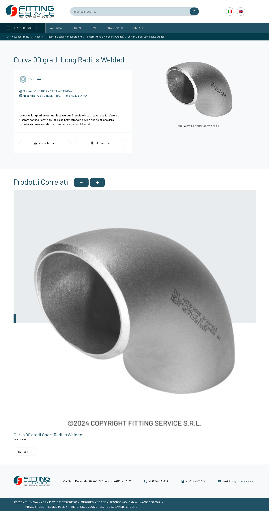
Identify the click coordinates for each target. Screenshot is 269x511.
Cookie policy (58, 506)
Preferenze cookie (83, 506)
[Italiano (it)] (230, 11)
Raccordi (38, 36)
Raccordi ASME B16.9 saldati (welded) (105, 36)
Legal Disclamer (112, 506)
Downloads (114, 28)
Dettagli (23, 451)
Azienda (56, 28)
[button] (81, 182)
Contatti (138, 28)
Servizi (76, 28)
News (93, 28)
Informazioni (102, 143)
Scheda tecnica (47, 143)
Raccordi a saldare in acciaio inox (64, 36)
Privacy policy (35, 506)
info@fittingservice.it (242, 481)
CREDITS (131, 506)
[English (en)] (241, 11)
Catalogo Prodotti (25, 28)
